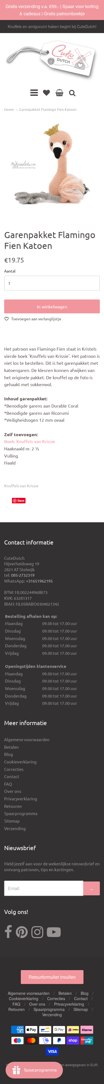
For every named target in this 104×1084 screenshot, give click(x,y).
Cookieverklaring (20, 761)
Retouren (13, 806)
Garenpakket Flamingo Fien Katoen (47, 109)
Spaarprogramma (20, 813)
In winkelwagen (52, 306)
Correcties (14, 769)
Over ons (12, 791)
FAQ (8, 783)
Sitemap (12, 820)
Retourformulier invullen (52, 977)
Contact (11, 776)
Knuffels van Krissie (21, 485)
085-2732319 (22, 575)
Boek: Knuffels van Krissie (29, 441)
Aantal (10, 271)
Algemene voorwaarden (27, 739)
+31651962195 (39, 580)
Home (9, 109)
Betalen (11, 747)
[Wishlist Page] (46, 92)
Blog (8, 754)
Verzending (15, 828)
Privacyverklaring (20, 798)
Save (20, 500)
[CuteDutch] (52, 61)
